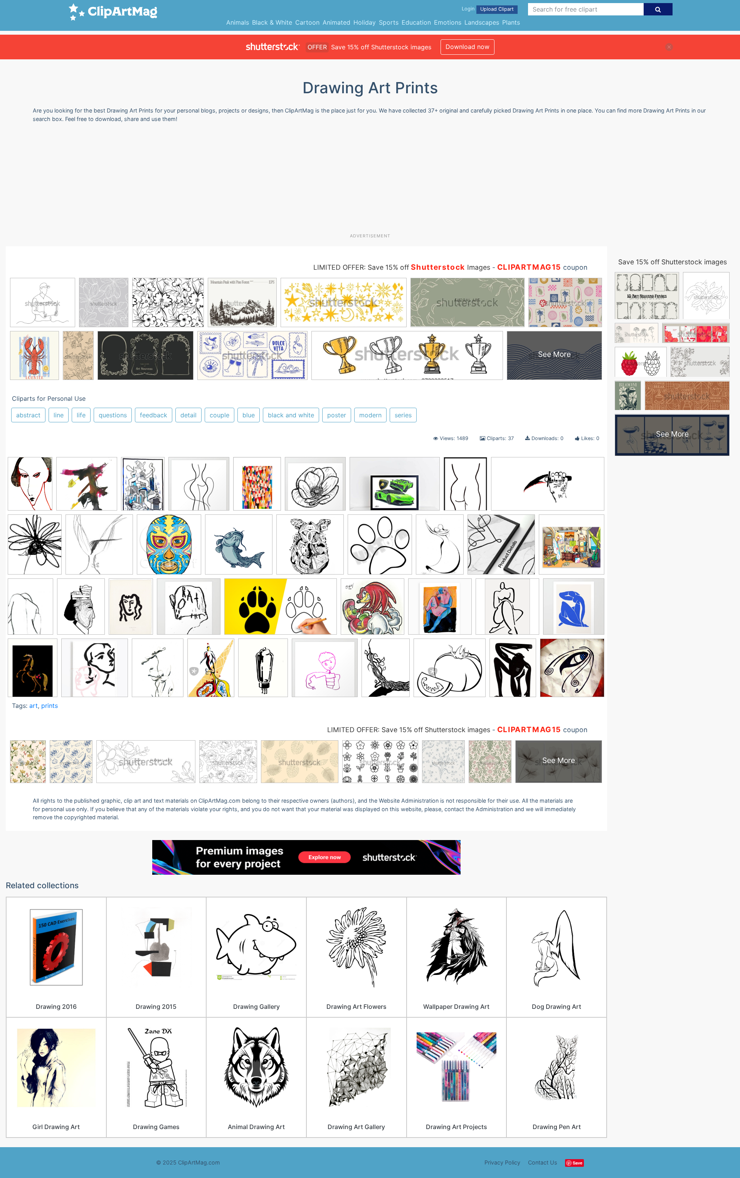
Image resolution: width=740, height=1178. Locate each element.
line (59, 415)
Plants (511, 22)
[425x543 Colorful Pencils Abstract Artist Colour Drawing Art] (257, 487)
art (33, 705)
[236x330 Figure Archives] (30, 610)
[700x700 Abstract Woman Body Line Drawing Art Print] (199, 487)
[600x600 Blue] (572, 670)
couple (219, 415)
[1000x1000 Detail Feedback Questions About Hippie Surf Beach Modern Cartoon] (571, 547)
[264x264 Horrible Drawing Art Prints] (188, 610)
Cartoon (307, 22)
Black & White (272, 22)
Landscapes (481, 22)
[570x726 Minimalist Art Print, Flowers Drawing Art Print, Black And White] (157, 671)
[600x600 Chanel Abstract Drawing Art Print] (310, 548)
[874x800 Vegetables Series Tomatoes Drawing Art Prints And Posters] (449, 671)
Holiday (364, 22)
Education (416, 22)
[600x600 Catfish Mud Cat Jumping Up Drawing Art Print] (238, 548)
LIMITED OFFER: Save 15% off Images (401, 267)
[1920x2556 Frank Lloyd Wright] (80, 610)
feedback (153, 415)
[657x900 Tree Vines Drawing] (385, 671)
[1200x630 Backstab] (547, 486)
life (81, 415)
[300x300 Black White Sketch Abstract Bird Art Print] (99, 548)
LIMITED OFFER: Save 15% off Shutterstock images (408, 730)
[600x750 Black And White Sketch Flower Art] (34, 548)
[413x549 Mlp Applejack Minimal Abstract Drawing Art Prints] (32, 671)
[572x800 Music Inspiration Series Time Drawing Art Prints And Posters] (211, 671)
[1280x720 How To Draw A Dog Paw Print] (280, 610)
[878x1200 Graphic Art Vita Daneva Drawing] (30, 487)
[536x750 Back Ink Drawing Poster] (465, 487)
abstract (28, 415)
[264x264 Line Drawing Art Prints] (573, 609)
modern (370, 415)
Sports (389, 22)
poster (336, 415)
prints (49, 705)
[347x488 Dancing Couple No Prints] (439, 548)
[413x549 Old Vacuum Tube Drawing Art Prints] (263, 671)
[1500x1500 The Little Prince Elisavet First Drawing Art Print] (324, 671)
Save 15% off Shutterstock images (672, 262)
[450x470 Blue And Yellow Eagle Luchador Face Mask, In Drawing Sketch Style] (169, 548)
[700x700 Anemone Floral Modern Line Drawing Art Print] (315, 487)
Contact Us (542, 1162)
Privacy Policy (502, 1162)
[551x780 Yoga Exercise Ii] (513, 671)
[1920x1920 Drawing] (87, 487)
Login (468, 9)
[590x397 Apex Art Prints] (394, 487)
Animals (237, 22)
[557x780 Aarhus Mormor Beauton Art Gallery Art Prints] (142, 487)
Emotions (447, 22)
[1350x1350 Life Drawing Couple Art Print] (440, 610)
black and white (291, 415)
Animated (336, 22)
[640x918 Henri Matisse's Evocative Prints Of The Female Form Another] (131, 610)
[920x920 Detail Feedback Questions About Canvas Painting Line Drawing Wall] (501, 548)
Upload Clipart (497, 9)
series (403, 415)
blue (248, 415)
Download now (467, 46)
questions (113, 415)
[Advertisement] (370, 181)
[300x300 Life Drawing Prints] (507, 610)
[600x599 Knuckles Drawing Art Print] (372, 610)
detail (188, 415)
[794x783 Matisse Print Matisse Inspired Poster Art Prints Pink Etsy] (95, 671)
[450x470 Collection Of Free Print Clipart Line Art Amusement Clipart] (380, 548)
